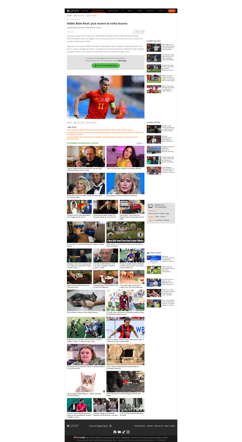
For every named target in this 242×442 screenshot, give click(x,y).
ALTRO (160, 10)
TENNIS (139, 10)
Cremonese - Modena (162, 220)
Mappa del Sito (158, 426)
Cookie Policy (97, 440)
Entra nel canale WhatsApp (107, 65)
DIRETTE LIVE (113, 10)
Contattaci (150, 426)
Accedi (171, 11)
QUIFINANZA (151, 437)
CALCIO (85, 10)
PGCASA (118, 437)
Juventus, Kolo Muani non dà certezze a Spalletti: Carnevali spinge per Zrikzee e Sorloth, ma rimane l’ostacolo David (102, 138)
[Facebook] (114, 433)
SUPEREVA (165, 437)
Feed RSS (166, 426)
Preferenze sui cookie (106, 440)
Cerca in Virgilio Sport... (99, 426)
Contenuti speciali (139, 426)
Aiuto (114, 440)
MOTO (130, 10)
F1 (123, 10)
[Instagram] (128, 433)
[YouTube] (119, 433)
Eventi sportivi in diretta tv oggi (159, 213)
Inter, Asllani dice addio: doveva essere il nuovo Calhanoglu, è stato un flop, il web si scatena (100, 130)
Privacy (91, 440)
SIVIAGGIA (144, 437)
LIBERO (88, 437)
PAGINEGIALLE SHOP (109, 437)
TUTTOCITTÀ (134, 437)
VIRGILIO (92, 437)
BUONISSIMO (158, 437)
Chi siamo (79, 440)
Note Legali (85, 440)
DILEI (139, 437)
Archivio (172, 426)
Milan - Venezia (160, 216)
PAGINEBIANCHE (125, 437)
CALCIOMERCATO (98, 10)
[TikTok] (123, 433)
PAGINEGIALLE (100, 437)
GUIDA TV (150, 10)
